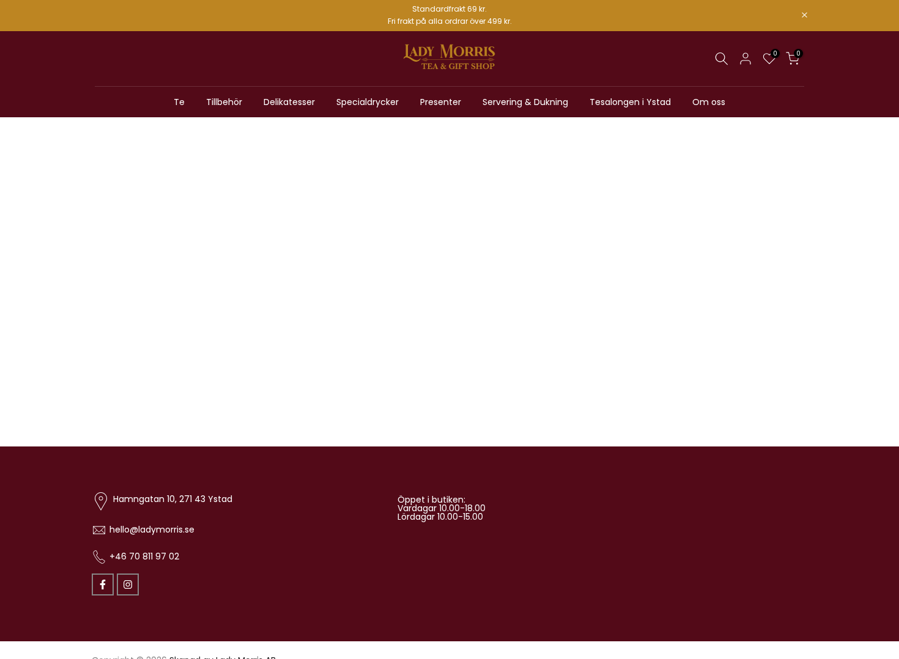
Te (179, 101)
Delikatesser (289, 101)
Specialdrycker (367, 101)
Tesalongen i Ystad (630, 101)
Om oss (708, 101)
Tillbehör (224, 101)
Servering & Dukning (525, 101)
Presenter (440, 101)
